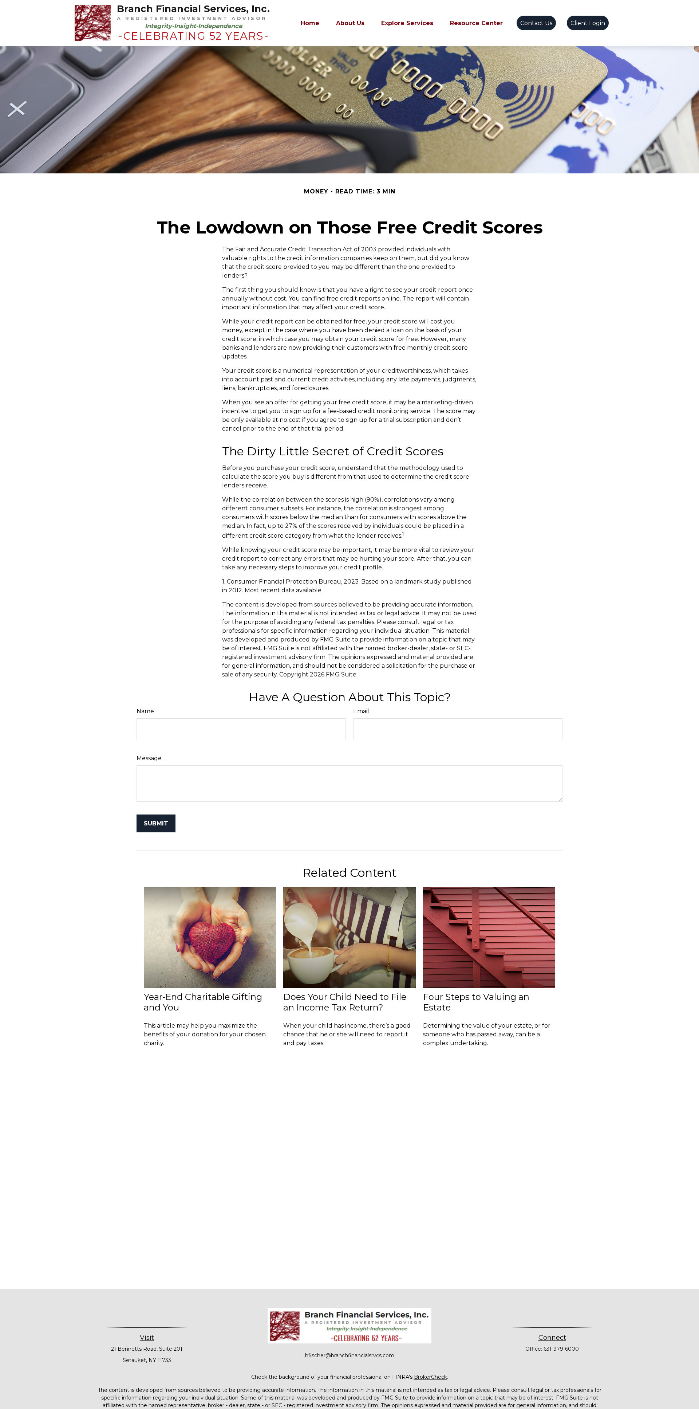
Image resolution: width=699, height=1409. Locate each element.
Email (361, 711)
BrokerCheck (430, 1377)
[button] (310, 23)
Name (145, 711)
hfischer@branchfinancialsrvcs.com (349, 1355)
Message (149, 758)
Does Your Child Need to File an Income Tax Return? (344, 1002)
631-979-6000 (561, 1349)
